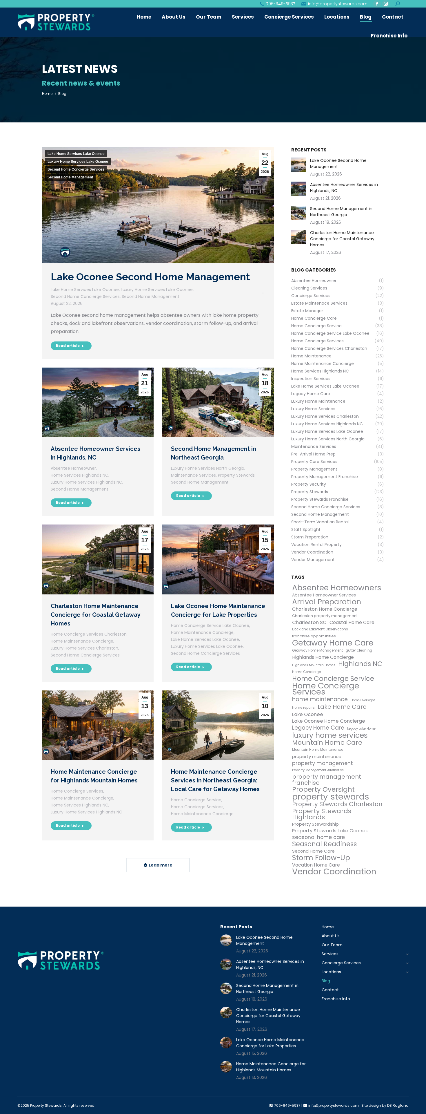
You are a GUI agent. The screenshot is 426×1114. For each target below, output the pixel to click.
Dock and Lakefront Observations (320, 629)
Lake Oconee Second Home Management (150, 277)
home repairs (303, 707)
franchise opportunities (314, 636)
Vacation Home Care (316, 865)
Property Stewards (236, 475)
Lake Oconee (307, 714)
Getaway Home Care (333, 643)
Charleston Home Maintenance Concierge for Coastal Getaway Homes (95, 615)
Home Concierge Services (77, 791)
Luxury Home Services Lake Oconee (78, 162)
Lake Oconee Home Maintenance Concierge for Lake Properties (270, 1043)
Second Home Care (313, 851)
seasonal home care (318, 837)
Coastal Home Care (351, 622)
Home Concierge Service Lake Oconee (210, 625)
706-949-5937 (280, 4)
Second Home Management (70, 177)
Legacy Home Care (318, 728)
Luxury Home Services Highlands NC (86, 482)
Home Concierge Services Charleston (89, 634)
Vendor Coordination (334, 872)
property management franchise (326, 780)
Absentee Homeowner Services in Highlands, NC (344, 187)
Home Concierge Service (196, 800)
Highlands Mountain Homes (313, 665)
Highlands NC (360, 664)
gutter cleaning (359, 650)
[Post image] (298, 165)
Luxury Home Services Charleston (84, 648)
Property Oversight (323, 789)
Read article (68, 345)
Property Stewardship (315, 824)
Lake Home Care (342, 707)
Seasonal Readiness (324, 844)
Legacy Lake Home (361, 728)
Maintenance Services (193, 475)
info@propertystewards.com (337, 4)
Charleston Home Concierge (324, 609)
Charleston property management (325, 616)
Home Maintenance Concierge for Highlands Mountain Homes (271, 1067)
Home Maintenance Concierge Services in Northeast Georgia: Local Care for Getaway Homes (215, 780)
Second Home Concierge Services (76, 169)
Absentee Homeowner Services (324, 595)
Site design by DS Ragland (385, 1105)
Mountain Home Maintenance (317, 749)
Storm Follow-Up (321, 858)
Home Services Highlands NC (79, 475)
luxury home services (330, 735)
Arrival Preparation (326, 602)
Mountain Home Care (327, 742)
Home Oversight (363, 700)
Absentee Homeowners (336, 588)
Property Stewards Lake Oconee (330, 831)
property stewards (330, 796)
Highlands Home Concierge (323, 657)
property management (322, 763)
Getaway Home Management (317, 650)
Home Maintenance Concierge (82, 641)
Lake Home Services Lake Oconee (76, 154)
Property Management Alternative (318, 770)
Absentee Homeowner (73, 468)
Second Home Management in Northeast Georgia (341, 212)
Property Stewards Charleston (337, 804)
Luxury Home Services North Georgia (207, 468)
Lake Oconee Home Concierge (328, 721)
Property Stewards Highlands (321, 814)
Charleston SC (309, 622)
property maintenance (316, 756)
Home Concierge (306, 672)
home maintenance (320, 699)
